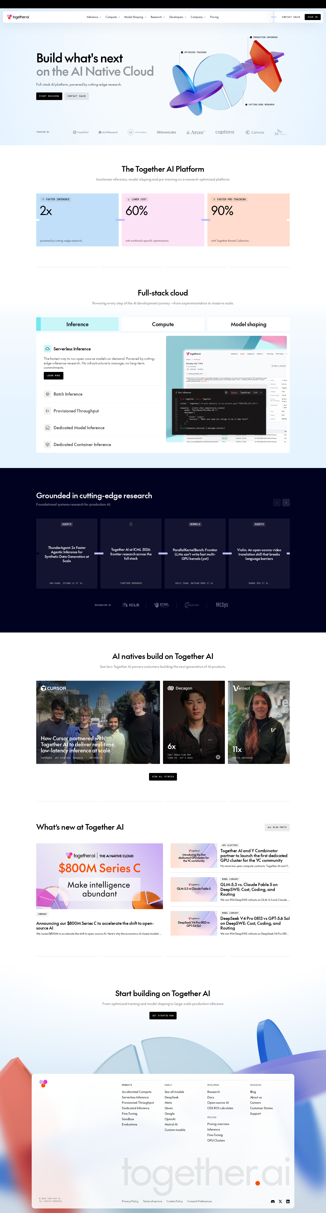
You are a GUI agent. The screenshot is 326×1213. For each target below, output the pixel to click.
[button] (94, 17)
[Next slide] (286, 495)
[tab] (77, 324)
